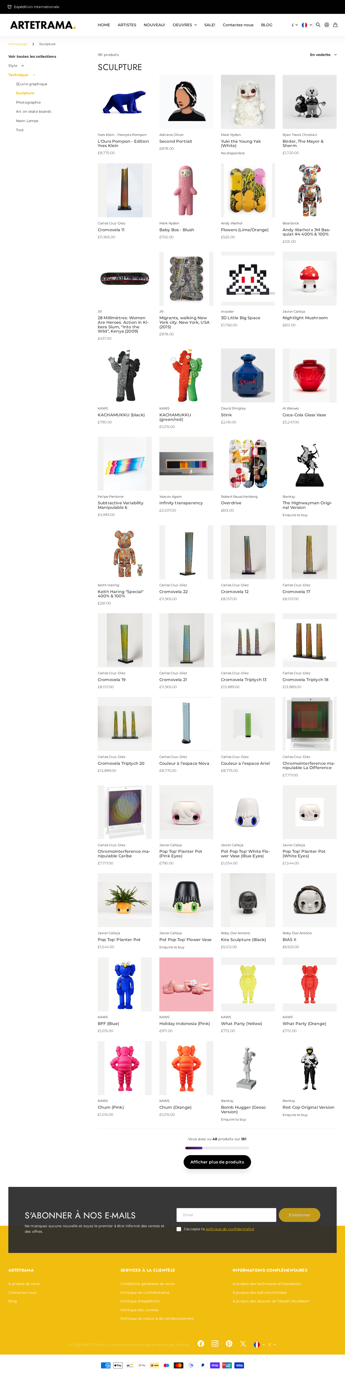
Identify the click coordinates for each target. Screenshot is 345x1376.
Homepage (18, 44)
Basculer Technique (33, 75)
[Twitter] (243, 1343)
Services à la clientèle (147, 1270)
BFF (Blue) (108, 1023)
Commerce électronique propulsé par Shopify (148, 1344)
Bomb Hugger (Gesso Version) (243, 1109)
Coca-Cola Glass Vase (304, 415)
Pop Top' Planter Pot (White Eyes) (304, 853)
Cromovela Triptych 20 (121, 763)
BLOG (267, 24)
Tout (20, 130)
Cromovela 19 (112, 679)
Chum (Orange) (175, 1107)
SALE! (209, 24)
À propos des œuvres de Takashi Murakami (271, 1301)
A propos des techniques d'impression (267, 1283)
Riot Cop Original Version (308, 1107)
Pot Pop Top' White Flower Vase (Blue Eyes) (245, 853)
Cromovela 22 (173, 591)
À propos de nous (24, 1283)
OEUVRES (182, 24)
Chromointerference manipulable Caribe (124, 853)
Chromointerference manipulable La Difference (309, 765)
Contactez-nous (238, 24)
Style (12, 65)
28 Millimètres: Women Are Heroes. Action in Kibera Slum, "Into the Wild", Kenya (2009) (123, 324)
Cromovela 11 (111, 229)
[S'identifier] (327, 25)
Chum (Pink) (111, 1107)
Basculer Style (22, 66)
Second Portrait (175, 141)
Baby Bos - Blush (176, 229)
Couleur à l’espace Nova (184, 763)
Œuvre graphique (31, 84)
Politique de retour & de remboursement (157, 1318)
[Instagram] (215, 1343)
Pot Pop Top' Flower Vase (185, 939)
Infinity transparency (181, 503)
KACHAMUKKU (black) (121, 415)
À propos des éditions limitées (260, 1292)
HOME (104, 24)
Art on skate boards (33, 111)
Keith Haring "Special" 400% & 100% (121, 594)
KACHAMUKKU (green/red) (175, 417)
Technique (18, 75)
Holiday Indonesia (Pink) (184, 1023)
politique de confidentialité (230, 1229)
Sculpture (25, 93)
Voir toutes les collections (32, 56)
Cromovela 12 (235, 591)
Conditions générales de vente (147, 1283)
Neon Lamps (27, 121)
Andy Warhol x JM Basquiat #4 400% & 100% (306, 232)
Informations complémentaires (270, 1270)
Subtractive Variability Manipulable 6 (120, 505)
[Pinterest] (229, 1343)
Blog (12, 1301)
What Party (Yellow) (241, 1023)
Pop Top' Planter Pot (119, 939)
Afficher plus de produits (217, 1162)
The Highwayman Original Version (307, 505)
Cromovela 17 (296, 591)
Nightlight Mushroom (305, 317)
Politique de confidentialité (144, 1292)
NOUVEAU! (154, 24)
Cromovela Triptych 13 (243, 679)
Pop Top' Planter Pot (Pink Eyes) (180, 853)
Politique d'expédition (140, 1301)
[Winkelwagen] (335, 25)
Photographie (28, 102)
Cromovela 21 (173, 679)
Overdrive (231, 503)
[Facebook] (201, 1343)
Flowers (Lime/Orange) (244, 229)
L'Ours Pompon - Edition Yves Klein (123, 143)
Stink (226, 415)
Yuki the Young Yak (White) (241, 143)
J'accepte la (219, 1229)
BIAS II (289, 939)
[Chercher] (318, 25)
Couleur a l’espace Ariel (245, 763)
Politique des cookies (139, 1310)
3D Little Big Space (240, 317)
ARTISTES (127, 24)
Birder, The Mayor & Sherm (303, 143)
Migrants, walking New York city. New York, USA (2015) (184, 322)
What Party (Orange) (304, 1023)
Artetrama (21, 1270)
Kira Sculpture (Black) (243, 939)
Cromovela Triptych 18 (305, 679)
